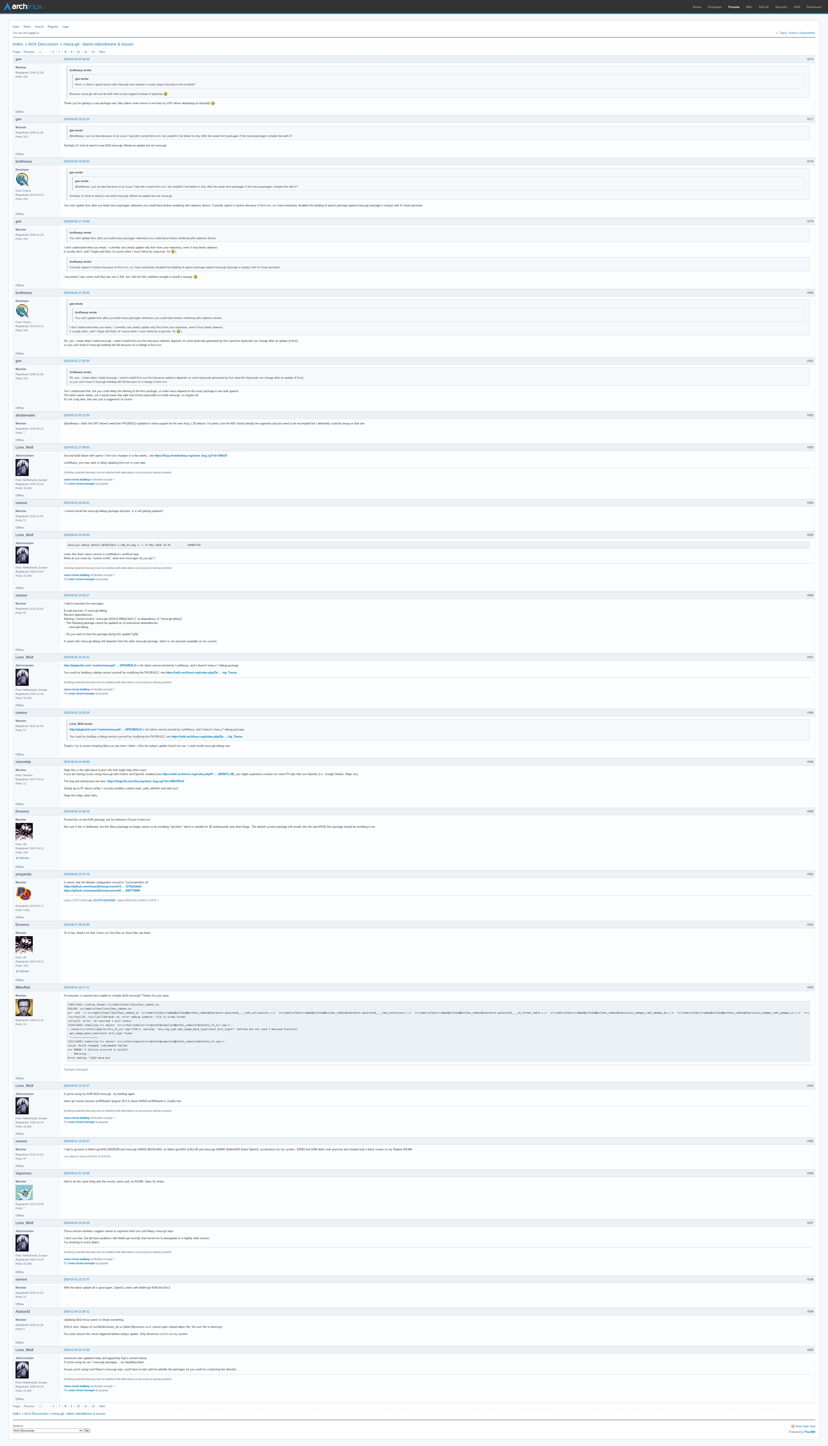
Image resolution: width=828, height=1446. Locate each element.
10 (78, 51)
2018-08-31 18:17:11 (76, 987)
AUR (797, 7)
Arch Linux (23, 6)
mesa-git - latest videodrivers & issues (98, 44)
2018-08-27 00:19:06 (76, 924)
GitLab (764, 7)
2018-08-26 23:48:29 (76, 811)
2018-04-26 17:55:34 (76, 361)
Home (697, 7)
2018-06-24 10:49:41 (76, 502)
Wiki (749, 7)
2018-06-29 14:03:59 (76, 712)
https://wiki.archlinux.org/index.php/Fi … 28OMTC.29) (198, 774)
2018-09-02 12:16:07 (76, 1085)
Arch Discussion (43, 44)
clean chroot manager (81, 483)
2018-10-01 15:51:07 (76, 1279)
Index (16, 26)
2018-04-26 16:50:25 (76, 161)
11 (85, 51)
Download (814, 7)
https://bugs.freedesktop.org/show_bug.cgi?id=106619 (190, 455)
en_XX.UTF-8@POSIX (102, 900)
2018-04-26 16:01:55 (76, 119)
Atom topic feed (805, 1426)
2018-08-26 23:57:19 (76, 874)
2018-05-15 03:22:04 (76, 415)
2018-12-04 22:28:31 (76, 1311)
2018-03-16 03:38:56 (76, 59)
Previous (29, 51)
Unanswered (807, 33)
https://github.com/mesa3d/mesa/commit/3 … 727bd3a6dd (102, 886)
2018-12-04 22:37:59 (76, 1350)
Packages (715, 7)
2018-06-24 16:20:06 (76, 535)
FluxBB (809, 1431)
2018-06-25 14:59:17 (76, 595)
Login (65, 26)
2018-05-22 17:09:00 (76, 447)
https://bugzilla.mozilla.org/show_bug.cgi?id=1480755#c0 (145, 781)
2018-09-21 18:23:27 (76, 1141)
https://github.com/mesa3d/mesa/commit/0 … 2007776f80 (102, 890)
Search (39, 26)
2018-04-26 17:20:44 (76, 292)
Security (781, 7)
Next (102, 51)
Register (53, 26)
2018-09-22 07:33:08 (76, 1173)
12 (93, 51)
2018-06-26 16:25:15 (76, 657)
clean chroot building (76, 479)
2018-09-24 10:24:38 (76, 1223)
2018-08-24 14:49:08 (76, 761)
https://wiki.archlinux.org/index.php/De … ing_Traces (201, 672)
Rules (27, 26)
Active (793, 33)
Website (24, 858)
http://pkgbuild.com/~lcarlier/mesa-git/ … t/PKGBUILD (100, 665)
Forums (734, 7)
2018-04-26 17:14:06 (76, 221)
